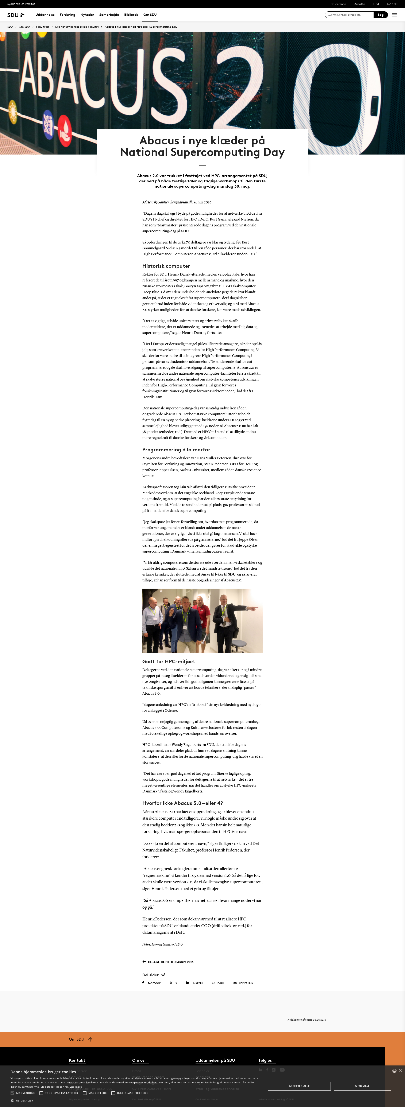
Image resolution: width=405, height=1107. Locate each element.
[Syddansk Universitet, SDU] (16, 14)
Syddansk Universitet (21, 3)
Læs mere (76, 1086)
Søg (381, 15)
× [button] (400, 1070)
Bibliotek (131, 15)
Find (376, 4)
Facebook (154, 983)
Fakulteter (42, 26)
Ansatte (359, 4)
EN (396, 3)
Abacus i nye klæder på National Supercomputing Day (141, 26)
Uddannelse (45, 15)
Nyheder (87, 15)
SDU (10, 26)
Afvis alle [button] (362, 1086)
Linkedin (197, 983)
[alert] (202, 1086)
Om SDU (150, 15)
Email (220, 983)
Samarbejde (109, 15)
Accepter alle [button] (299, 1086)
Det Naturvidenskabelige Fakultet (77, 26)
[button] (12, 1093)
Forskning (67, 15)
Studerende (338, 4)
